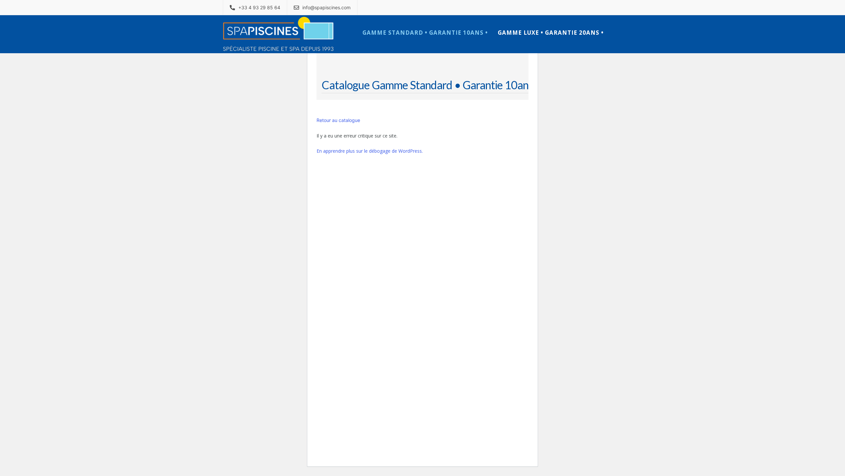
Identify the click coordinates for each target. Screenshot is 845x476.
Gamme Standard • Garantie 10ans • (425, 32)
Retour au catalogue (338, 120)
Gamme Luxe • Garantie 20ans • (551, 32)
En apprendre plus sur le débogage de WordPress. (370, 151)
